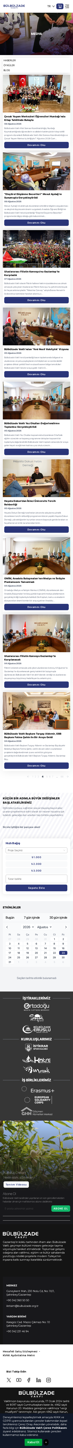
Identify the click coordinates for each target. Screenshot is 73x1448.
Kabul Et (33, 1442)
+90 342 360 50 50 (17, 1300)
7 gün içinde (32, 917)
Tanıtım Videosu (16, 1184)
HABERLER (10, 60)
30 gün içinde (58, 917)
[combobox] (35, 850)
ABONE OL (61, 1208)
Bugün (10, 917)
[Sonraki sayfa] (67, 776)
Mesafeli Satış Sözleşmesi (20, 1351)
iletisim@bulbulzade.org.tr (22, 1306)
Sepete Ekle (36, 887)
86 (62, 776)
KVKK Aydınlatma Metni (19, 1355)
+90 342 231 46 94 (17, 1331)
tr (49, 6)
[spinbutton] (36, 879)
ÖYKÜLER (9, 65)
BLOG (7, 70)
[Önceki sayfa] (28, 776)
